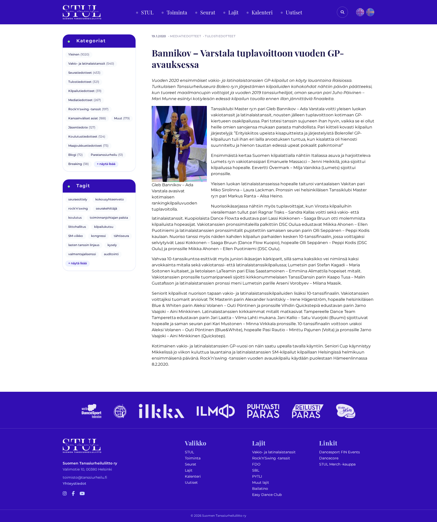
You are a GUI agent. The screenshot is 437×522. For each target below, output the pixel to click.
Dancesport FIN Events (339, 452)
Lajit (188, 470)
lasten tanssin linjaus (83, 245)
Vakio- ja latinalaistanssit (274, 452)
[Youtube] (82, 493)
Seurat (190, 464)
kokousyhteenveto (109, 199)
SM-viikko (75, 236)
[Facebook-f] (73, 493)
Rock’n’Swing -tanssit (271, 458)
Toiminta (193, 458)
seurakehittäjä (106, 208)
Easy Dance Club (267, 495)
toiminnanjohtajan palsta (109, 217)
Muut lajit (260, 483)
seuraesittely (77, 199)
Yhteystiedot (74, 484)
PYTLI (257, 476)
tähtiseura (121, 236)
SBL (255, 470)
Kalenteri (193, 476)
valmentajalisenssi (82, 254)
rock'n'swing (78, 208)
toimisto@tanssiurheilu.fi (85, 477)
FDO (256, 464)
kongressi (98, 236)
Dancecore (328, 458)
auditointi (111, 254)
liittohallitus (77, 227)
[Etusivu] (82, 12)
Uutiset (191, 483)
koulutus (75, 217)
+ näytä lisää (106, 164)
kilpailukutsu (103, 227)
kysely (112, 245)
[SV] (370, 12)
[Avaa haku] (342, 12)
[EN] (360, 12)
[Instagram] (65, 493)
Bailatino (260, 489)
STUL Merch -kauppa (337, 464)
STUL (189, 452)
